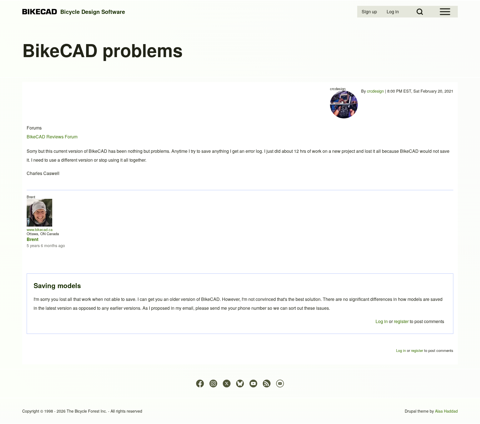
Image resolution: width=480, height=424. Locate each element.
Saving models (57, 285)
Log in (382, 321)
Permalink (240, 212)
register (401, 321)
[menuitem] (369, 11)
